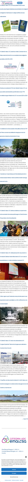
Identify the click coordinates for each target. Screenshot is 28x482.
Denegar (14, 473)
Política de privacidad (15, 480)
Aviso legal (21, 480)
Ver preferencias (14, 477)
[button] (26, 457)
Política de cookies (8, 480)
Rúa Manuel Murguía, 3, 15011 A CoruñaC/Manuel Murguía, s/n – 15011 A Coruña (12, 451)
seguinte (25, 419)
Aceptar (14, 469)
